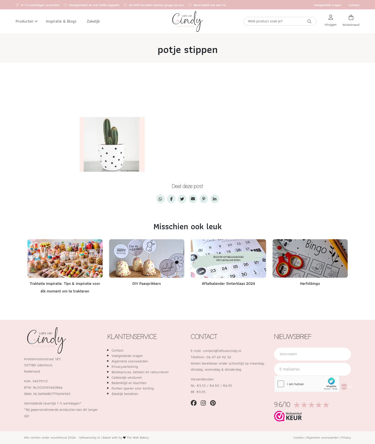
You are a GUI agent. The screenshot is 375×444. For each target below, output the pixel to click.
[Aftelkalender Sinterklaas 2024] (228, 258)
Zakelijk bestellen (125, 394)
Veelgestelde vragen (327, 4)
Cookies (298, 437)
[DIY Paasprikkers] (146, 258)
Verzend (344, 387)
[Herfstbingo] (310, 258)
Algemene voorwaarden (130, 361)
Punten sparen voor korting (133, 388)
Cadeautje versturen (127, 377)
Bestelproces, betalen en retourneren (140, 372)
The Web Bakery (138, 437)
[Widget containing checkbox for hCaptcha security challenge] (307, 384)
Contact (354, 4)
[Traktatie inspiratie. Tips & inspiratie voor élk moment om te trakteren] (65, 258)
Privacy (346, 437)
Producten (24, 21)
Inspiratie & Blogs (61, 21)
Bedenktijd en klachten (129, 383)
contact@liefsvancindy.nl (222, 351)
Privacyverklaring (125, 366)
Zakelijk (93, 21)
